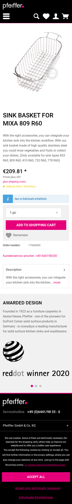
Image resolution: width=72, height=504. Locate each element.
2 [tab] (36, 386)
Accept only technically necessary (38, 488)
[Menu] (6, 16)
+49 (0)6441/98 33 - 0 (43, 412)
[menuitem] (6, 16)
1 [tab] (32, 386)
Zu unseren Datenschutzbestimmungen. (45, 465)
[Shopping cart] (65, 16)
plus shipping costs (14, 181)
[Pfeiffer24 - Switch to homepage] (13, 6)
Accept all (36, 477)
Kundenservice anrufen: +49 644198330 (30, 256)
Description (14, 269)
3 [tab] (40, 386)
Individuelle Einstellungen (36, 497)
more (56, 282)
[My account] (56, 16)
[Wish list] (46, 16)
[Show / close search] (36, 16)
